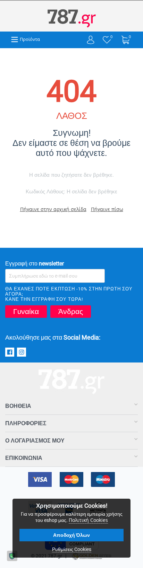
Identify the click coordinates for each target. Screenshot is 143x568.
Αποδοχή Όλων (71, 535)
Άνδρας (70, 311)
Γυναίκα (26, 311)
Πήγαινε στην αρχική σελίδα (53, 209)
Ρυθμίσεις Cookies (71, 549)
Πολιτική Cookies (88, 520)
